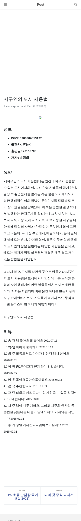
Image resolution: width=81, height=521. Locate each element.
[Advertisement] (40, 49)
